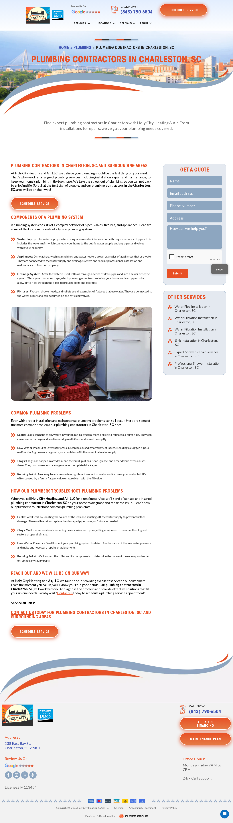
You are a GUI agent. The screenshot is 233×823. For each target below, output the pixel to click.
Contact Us (22, 613)
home (64, 48)
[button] (82, 23)
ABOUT (144, 23)
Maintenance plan (205, 739)
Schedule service (35, 204)
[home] (38, 15)
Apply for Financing (205, 724)
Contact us (65, 593)
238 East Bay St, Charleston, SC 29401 (23, 745)
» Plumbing (80, 48)
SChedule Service (184, 10)
